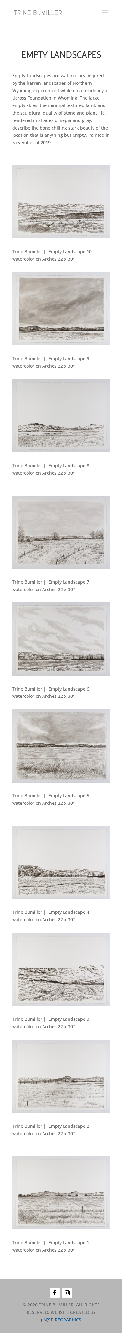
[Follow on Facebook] (55, 1293)
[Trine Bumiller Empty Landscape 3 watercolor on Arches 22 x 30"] (61, 1004)
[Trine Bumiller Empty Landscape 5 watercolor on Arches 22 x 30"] (61, 781)
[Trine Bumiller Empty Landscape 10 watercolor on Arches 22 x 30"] (61, 237)
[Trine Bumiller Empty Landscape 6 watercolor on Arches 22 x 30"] (61, 674)
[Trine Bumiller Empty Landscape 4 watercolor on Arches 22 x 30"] (61, 897)
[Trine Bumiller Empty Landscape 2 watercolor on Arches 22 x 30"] (61, 1111)
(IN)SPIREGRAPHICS (61, 1320)
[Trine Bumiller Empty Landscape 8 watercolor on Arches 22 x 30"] (61, 451)
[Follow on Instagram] (67, 1293)
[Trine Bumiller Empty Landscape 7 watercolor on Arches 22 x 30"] (61, 567)
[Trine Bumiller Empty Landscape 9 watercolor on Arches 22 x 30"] (61, 344)
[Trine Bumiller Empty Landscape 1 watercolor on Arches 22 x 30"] (61, 1228)
